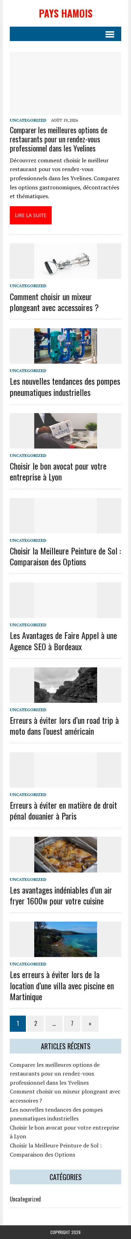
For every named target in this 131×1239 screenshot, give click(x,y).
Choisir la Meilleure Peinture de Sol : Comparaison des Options (65, 556)
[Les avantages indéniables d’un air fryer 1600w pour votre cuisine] (65, 867)
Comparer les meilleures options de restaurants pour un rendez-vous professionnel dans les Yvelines (58, 139)
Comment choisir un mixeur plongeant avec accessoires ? (54, 302)
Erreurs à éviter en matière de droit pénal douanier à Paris (63, 810)
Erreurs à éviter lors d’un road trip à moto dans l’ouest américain (64, 725)
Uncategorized (28, 120)
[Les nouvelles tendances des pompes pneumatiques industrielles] (65, 359)
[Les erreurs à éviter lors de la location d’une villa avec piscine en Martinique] (65, 952)
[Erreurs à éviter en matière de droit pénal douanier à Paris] (65, 783)
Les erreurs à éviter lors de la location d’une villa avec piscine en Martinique (62, 985)
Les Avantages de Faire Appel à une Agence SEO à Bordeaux (63, 640)
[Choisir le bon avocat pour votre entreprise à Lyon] (65, 443)
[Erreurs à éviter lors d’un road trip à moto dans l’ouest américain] (65, 698)
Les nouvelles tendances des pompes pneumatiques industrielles (65, 386)
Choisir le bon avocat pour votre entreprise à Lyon (58, 471)
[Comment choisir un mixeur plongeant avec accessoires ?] (65, 274)
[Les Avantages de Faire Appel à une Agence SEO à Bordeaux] (65, 613)
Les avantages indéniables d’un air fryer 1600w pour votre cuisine (61, 895)
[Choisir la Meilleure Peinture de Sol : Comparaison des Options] (65, 528)
